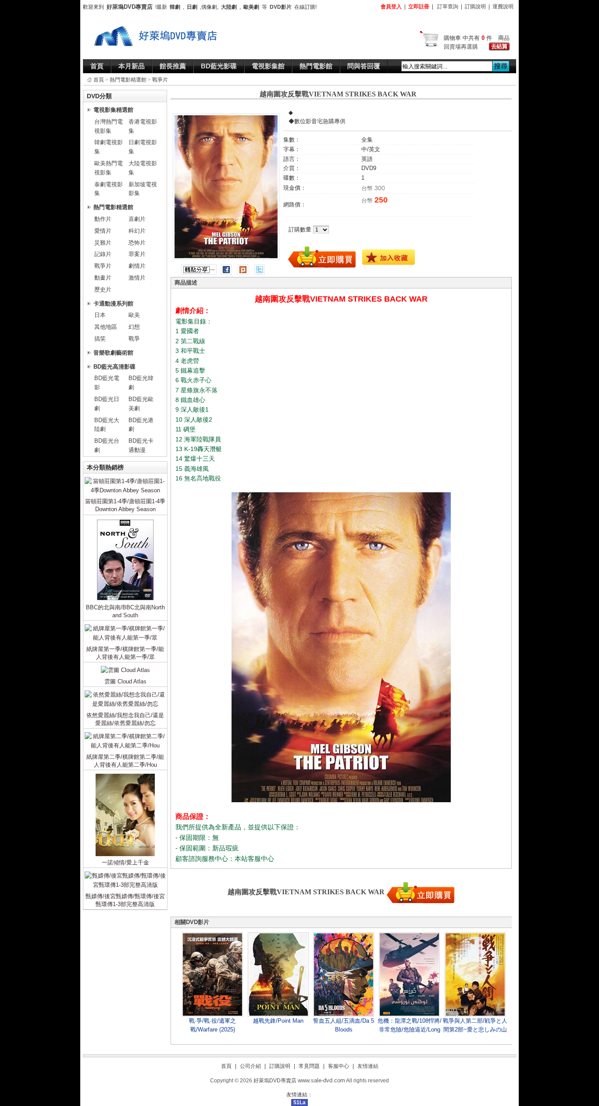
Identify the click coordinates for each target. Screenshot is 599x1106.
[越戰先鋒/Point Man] (278, 974)
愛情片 (102, 231)
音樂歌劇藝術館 (113, 352)
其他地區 (105, 327)
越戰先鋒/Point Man (278, 1020)
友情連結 (367, 1066)
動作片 (102, 219)
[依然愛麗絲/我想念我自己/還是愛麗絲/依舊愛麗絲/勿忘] (125, 692)
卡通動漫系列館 (113, 303)
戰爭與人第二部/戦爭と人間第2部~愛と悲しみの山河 (475, 1029)
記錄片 (102, 254)
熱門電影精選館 (128, 80)
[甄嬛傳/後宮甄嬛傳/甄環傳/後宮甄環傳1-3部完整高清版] (125, 873)
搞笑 (100, 338)
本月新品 (131, 66)
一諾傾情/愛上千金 (125, 862)
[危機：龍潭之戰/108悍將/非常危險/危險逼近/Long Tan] (409, 974)
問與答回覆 (363, 66)
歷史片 (102, 289)
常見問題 (309, 1066)
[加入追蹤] (388, 256)
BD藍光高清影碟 (114, 366)
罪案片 (137, 254)
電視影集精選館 (113, 110)
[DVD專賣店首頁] (158, 19)
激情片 (137, 277)
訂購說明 (475, 7)
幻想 (134, 327)
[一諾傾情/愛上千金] (125, 775)
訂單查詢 (447, 7)
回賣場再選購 (461, 46)
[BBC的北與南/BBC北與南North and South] (125, 520)
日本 (100, 315)
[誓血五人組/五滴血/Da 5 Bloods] (343, 974)
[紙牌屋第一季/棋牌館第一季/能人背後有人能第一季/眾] (125, 625)
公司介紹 (250, 1066)
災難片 (102, 242)
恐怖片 (137, 242)
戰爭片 (160, 80)
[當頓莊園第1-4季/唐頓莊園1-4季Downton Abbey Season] (125, 478)
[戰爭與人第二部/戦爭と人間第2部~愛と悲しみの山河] (475, 974)
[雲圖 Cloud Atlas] (125, 667)
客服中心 (338, 1066)
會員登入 (391, 7)
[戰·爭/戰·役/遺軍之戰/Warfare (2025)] (212, 974)
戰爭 (134, 338)
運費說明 (502, 7)
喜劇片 (137, 219)
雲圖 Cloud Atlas (125, 681)
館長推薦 (173, 66)
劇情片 (137, 266)
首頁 (96, 66)
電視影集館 (268, 66)
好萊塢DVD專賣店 (274, 1081)
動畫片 (102, 277)
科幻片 (137, 231)
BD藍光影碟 (219, 66)
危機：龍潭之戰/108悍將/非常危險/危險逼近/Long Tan (410, 1029)
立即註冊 (418, 7)
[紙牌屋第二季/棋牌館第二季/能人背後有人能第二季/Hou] (125, 733)
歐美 (134, 315)
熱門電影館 (316, 66)
